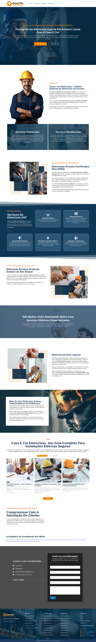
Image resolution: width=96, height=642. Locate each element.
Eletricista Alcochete (65, 618)
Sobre (81, 616)
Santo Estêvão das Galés (66, 539)
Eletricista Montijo (65, 627)
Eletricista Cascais (48, 618)
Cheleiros (18, 539)
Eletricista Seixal (64, 632)
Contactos (43, 3)
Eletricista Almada (65, 620)
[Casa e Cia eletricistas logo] (15, 3)
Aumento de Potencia (30, 616)
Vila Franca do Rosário (35, 541)
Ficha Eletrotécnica (29, 618)
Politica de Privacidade (85, 620)
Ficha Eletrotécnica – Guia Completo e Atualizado (19, 484)
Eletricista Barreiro (65, 623)
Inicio (31, 3)
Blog (81, 618)
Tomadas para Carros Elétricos (32, 627)
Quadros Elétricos (29, 623)
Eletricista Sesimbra (65, 635)
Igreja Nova (46, 539)
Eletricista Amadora (48, 627)
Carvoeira (12, 539)
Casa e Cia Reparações (8, 621)
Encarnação (23, 539)
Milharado (57, 539)
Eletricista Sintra (47, 630)
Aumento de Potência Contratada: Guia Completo (48, 484)
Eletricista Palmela (65, 630)
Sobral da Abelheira (15, 541)
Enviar (53, 597)
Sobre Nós (50, 3)
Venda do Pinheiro (24, 541)
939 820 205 (55, 44)
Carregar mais (48, 498)
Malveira (52, 539)
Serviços (37, 3)
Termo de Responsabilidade (31, 620)
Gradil (41, 539)
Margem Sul (64, 613)
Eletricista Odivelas (48, 625)
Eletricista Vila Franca (49, 635)
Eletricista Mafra (47, 632)
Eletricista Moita (64, 625)
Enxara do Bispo (31, 539)
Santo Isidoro (76, 539)
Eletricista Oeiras (48, 620)
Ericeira (37, 539)
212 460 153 (40, 44)
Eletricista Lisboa (48, 616)
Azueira (7, 539)
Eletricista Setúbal (65, 616)
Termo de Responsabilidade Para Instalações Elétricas (73, 484)
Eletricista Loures (48, 623)
